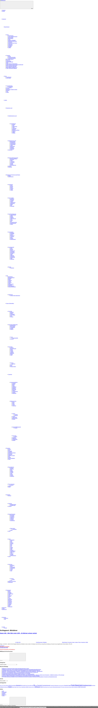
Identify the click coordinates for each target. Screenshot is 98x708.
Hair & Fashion (9, 87)
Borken (11, 187)
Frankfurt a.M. (10, 593)
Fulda (9, 594)
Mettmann (14, 129)
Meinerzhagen (14, 418)
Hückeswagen (12, 144)
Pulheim (11, 475)
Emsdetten (12, 233)
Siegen (11, 337)
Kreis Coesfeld (11, 197)
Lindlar (11, 145)
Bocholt (11, 186)
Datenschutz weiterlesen (42, 707)
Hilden (13, 127)
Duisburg (9, 506)
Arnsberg (14, 383)
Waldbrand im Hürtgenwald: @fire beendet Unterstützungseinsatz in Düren (15, 668)
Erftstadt (11, 471)
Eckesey (11, 543)
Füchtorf (11, 253)
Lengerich (12, 236)
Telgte (11, 258)
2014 (2, 685)
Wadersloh (12, 259)
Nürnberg (10, 602)
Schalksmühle (14, 439)
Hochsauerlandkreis (14, 382)
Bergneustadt (12, 141)
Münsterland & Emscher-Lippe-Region (13, 174)
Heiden (11, 189)
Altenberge (12, 232)
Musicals (7, 90)
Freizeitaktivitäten (9, 85)
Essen (9, 531)
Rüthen (11, 354)
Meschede (14, 389)
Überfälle (9, 46)
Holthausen (12, 551)
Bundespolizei (10, 35)
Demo (9, 39)
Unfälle (9, 47)
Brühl (11, 469)
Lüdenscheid (14, 417)
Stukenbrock (10, 294)
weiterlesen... (2, 645)
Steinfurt (11, 238)
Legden (11, 190)
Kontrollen (10, 45)
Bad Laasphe (12, 326)
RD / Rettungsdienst (9, 59)
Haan (13, 125)
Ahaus (11, 185)
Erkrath (13, 124)
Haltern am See (13, 218)
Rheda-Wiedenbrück (12, 286)
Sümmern (16, 415)
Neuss (9, 459)
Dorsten (11, 216)
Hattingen (12, 517)
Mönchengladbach (11, 458)
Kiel (9, 597)
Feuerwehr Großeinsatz (54, 685)
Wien (9, 605)
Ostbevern (12, 255)
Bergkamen (12, 565)
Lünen (11, 569)
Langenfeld (14, 128)
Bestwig (13, 384)
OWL (7, 275)
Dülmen (11, 201)
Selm (11, 570)
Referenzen (4, 607)
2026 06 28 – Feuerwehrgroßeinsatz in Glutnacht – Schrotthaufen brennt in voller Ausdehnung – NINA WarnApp (22, 671)
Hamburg (10, 592)
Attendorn (12, 312)
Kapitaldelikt (10, 44)
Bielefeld (9, 278)
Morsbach (12, 147)
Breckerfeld (12, 515)
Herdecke (12, 518)
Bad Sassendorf (13, 348)
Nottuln (11, 204)
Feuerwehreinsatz (46, 685)
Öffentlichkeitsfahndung (12, 41)
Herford (9, 281)
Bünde (9, 279)
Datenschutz (4, 609)
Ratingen (14, 131)
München (10, 600)
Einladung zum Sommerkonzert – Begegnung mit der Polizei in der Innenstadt (16, 673)
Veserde (15, 427)
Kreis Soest (10, 346)
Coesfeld (11, 200)
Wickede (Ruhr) (13, 366)
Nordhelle (14, 437)
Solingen (9, 166)
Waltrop (11, 224)
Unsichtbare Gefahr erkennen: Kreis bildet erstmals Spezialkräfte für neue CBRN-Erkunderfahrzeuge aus (21, 670)
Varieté (7, 92)
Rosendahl (12, 206)
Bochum (9, 495)
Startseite (3, 10)
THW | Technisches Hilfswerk (11, 68)
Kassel (9, 596)
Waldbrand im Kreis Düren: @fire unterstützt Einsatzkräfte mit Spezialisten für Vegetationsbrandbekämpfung (21, 669)
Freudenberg (12, 327)
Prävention (10, 42)
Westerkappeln (13, 239)
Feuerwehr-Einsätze (12, 57)
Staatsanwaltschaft (9, 61)
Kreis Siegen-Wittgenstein (13, 324)
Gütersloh (10, 280)
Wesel (9, 486)
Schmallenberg (15, 391)
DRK (21, 685)
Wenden (11, 316)
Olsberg (13, 390)
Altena (13, 402)
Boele (11, 540)
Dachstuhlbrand (13, 685)
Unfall (79, 686)
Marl (11, 221)
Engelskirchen (12, 142)
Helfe (11, 549)
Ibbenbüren (12, 235)
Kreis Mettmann (13, 123)
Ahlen (11, 248)
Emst (11, 545)
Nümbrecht (12, 148)
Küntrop (15, 436)
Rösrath (11, 164)
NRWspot (37, 687)
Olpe (11, 315)
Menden (13, 419)
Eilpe (11, 544)
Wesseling (12, 476)
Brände (9, 56)
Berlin (9, 591)
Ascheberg (12, 198)
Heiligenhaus (14, 126)
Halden (11, 547)
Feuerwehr (8, 55)
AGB (5, 619)
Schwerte (12, 578)
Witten (11, 530)
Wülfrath (13, 132)
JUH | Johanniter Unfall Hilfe (11, 66)
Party (7, 91)
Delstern (11, 542)
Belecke (13, 363)
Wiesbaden (10, 606)
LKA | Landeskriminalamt (12, 36)
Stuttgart (9, 604)
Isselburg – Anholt (11, 455)
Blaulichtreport (6, 26)
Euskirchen (10, 454)
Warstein (11, 362)
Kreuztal (11, 328)
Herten (11, 220)
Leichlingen (12, 161)
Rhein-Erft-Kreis (11, 467)
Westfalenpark (12, 505)
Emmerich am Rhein (12, 452)
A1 (3, 685)
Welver (11, 364)
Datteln (11, 215)
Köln (9, 456)
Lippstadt (12, 352)
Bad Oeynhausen (11, 277)
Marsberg (14, 387)
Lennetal (11, 553)
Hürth (11, 473)
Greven (11, 234)
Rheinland (8, 448)
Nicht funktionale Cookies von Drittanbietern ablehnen (30, 707)
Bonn (9, 450)
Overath (11, 163)
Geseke (11, 350)
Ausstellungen (8, 77)
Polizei (7, 34)
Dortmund (10, 503)
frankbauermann (87, 685)
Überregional (8, 590)
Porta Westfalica (11, 285)
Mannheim (10, 599)
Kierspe (13, 416)
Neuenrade (14, 435)
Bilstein (11, 313)
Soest (11, 355)
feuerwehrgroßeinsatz (61, 685)
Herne (11, 219)
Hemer (13, 404)
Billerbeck (12, 199)
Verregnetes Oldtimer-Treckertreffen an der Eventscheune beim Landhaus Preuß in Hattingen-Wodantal (20, 675)
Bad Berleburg (12, 325)
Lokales (5, 100)
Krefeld (9, 457)
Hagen (73, 642)
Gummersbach (13, 143)
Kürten (11, 160)
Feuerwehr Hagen (67, 685)
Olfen (11, 205)
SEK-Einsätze (10, 37)
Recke (11, 237)
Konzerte (7, 88)
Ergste (13, 579)
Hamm (9, 556)
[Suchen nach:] (5, 660)
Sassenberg (12, 256)
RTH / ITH (8, 60)
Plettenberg (14, 438)
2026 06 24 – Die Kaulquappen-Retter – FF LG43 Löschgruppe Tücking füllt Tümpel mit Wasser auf (20, 672)
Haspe (11, 548)
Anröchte (11, 347)
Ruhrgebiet (8, 494)
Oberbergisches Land (12, 140)
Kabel (11, 552)
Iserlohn (13, 413)
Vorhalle (11, 554)
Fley (11, 546)
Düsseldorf (10, 451)
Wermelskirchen (13, 165)
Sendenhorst (12, 257)
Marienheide (12, 146)
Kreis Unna (10, 564)
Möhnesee (12, 353)
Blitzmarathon (10, 38)
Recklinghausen (13, 223)
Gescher (11, 188)
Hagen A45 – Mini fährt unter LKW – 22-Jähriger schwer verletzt (18, 633)
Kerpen (11, 474)
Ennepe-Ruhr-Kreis (11, 514)
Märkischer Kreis (13, 401)
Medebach (14, 388)
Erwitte (11, 349)
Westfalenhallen (13, 504)
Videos (3, 608)
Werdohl (13, 440)
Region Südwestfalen (10, 303)
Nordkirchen (12, 203)
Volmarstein (14, 529)
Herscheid (14, 405)
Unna (11, 580)
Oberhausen (10, 582)
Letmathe (16, 414)
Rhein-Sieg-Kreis (11, 484)
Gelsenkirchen (10, 176)
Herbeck (11, 550)
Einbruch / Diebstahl (12, 40)
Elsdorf (11, 470)
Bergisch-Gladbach (13, 158)
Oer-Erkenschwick (13, 222)
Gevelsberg (12, 516)
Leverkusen (12, 162)
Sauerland (10, 374)
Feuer (36, 685)
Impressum (4, 617)
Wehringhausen (13, 555)
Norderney (10, 601)
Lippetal (11, 351)
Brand (10, 685)
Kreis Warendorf (11, 247)
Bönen (11, 566)
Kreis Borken (10, 184)
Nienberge (12, 267)
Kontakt (3, 693)
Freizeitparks (10, 86)
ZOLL (7, 62)
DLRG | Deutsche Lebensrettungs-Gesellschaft (14, 64)
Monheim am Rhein (15, 130)
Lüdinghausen (12, 202)
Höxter (9, 283)
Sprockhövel (12, 520)
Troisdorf (11, 485)
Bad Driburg (10, 276)
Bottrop (9, 175)
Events (5, 76)
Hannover (10, 595)
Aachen (9, 449)
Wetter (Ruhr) (12, 528)
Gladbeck (12, 217)
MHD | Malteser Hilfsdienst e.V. (11, 67)
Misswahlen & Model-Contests (11, 89)
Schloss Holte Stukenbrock (15, 295)
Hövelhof (9, 282)
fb (34, 685)
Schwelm (12, 519)
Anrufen (3, 11)
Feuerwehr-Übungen (12, 58)
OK (20, 707)
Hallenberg (14, 386)
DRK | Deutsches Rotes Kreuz (11, 65)
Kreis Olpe (10, 311)
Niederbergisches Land (12, 115)
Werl (11, 365)
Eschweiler (10, 453)
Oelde (11, 254)
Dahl (11, 541)
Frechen (11, 472)
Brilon (13, 385)
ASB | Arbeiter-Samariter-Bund (11, 63)
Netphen (11, 329)
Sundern (13, 392)
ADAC (5, 685)
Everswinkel (12, 252)
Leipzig (9, 598)
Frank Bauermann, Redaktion (41, 642)
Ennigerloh (12, 251)
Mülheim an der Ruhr (12, 581)
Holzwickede (12, 567)
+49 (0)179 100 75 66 (4, 647)
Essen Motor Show (30, 685)
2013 (0, 685)
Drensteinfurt (12, 250)
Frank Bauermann (77, 685)
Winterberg (14, 393)
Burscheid (12, 159)
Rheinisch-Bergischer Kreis (13, 157)
